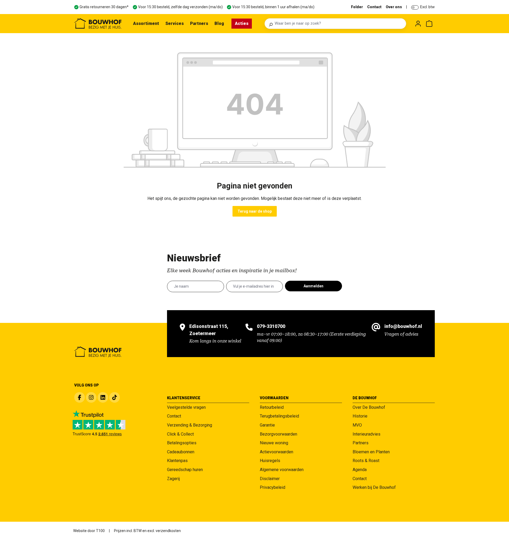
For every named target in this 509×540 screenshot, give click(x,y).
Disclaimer (270, 478)
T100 (100, 531)
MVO (357, 425)
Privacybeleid (272, 487)
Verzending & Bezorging (189, 425)
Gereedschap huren (185, 469)
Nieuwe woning (274, 442)
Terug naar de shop (255, 211)
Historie (360, 416)
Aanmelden (313, 286)
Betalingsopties (181, 442)
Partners (360, 442)
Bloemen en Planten (371, 451)
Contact (374, 7)
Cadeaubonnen (180, 451)
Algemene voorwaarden (282, 469)
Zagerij (173, 478)
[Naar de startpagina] (97, 23)
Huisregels (270, 460)
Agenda (360, 469)
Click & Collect (180, 434)
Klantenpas (177, 460)
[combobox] (339, 23)
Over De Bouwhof (369, 407)
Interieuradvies (366, 434)
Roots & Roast (366, 460)
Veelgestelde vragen (186, 407)
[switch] (415, 7)
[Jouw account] (418, 23)
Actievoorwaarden (276, 451)
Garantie (267, 425)
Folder (357, 7)
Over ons (394, 7)
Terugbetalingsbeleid (279, 416)
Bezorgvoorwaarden (278, 434)
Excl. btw (427, 7)
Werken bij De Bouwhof (374, 487)
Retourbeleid (272, 407)
